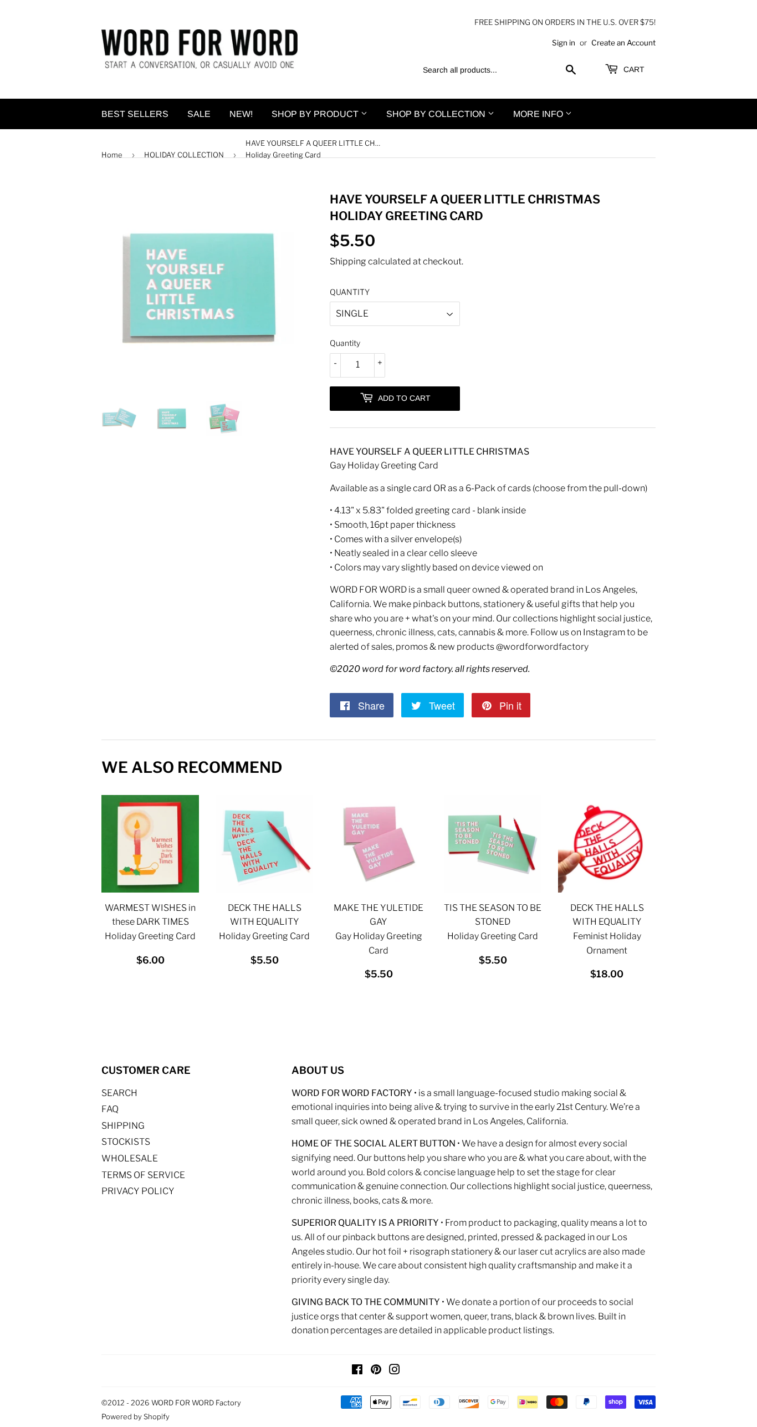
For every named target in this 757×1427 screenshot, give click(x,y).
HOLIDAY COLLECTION (184, 154)
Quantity (345, 343)
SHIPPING (123, 1125)
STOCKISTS (125, 1141)
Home (111, 154)
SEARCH (119, 1093)
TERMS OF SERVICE (143, 1175)
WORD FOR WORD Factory (196, 1402)
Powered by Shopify (135, 1416)
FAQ (110, 1109)
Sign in (563, 42)
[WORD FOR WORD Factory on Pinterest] (376, 1370)
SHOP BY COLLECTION (437, 114)
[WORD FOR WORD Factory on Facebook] (357, 1370)
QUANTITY (350, 292)
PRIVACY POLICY (138, 1191)
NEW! (241, 114)
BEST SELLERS (134, 114)
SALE (199, 114)
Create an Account (623, 42)
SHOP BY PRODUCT (316, 114)
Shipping (348, 261)
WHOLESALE (129, 1158)
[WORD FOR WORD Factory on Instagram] (394, 1370)
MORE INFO (539, 114)
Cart (633, 69)
